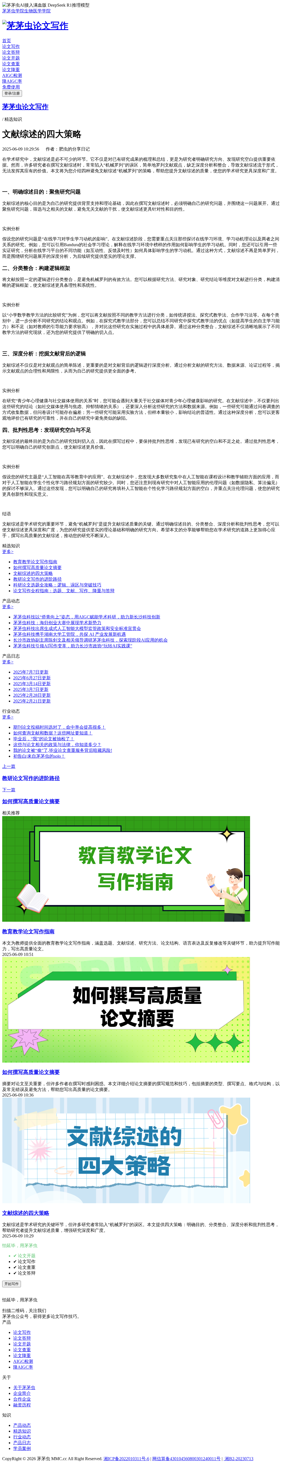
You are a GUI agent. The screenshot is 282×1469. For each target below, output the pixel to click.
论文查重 (11, 63)
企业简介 (22, 1393)
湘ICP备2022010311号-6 (126, 1458)
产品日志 (22, 1442)
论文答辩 (11, 52)
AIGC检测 (12, 75)
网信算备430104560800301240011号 (186, 1458)
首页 (6, 40)
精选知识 (22, 1431)
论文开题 (11, 58)
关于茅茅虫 (24, 1387)
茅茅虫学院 (13, 11)
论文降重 (11, 69)
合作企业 (22, 1399)
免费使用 (11, 87)
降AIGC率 (12, 81)
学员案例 (22, 1448)
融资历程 (22, 1405)
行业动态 (22, 1437)
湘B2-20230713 (238, 1458)
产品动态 (22, 1425)
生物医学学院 (37, 11)
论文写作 (11, 46)
